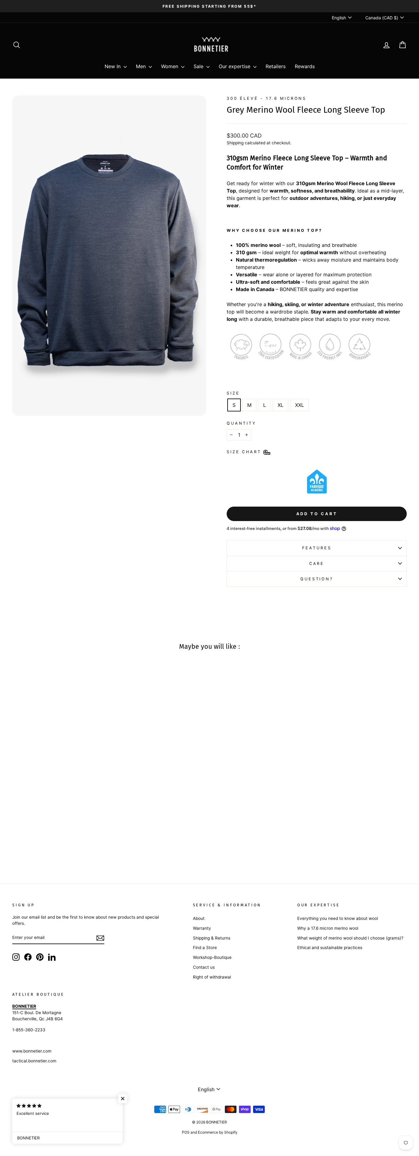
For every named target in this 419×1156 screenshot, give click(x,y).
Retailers (276, 66)
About (199, 918)
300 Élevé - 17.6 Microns (266, 98)
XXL (299, 405)
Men (141, 66)
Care (316, 563)
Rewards (305, 66)
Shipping (235, 142)
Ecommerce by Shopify (217, 1132)
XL (280, 405)
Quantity (241, 423)
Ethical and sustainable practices (329, 947)
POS (186, 1132)
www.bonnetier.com (32, 1051)
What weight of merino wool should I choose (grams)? (350, 938)
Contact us (204, 967)
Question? (316, 579)
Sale (199, 66)
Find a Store (205, 947)
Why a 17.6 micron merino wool (327, 928)
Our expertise (235, 66)
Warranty (202, 928)
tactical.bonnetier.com (34, 1060)
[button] (122, 1098)
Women (170, 66)
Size (233, 393)
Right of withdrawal (212, 977)
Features (317, 548)
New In (113, 66)
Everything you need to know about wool (337, 918)
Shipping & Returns (211, 938)
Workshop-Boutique (212, 957)
